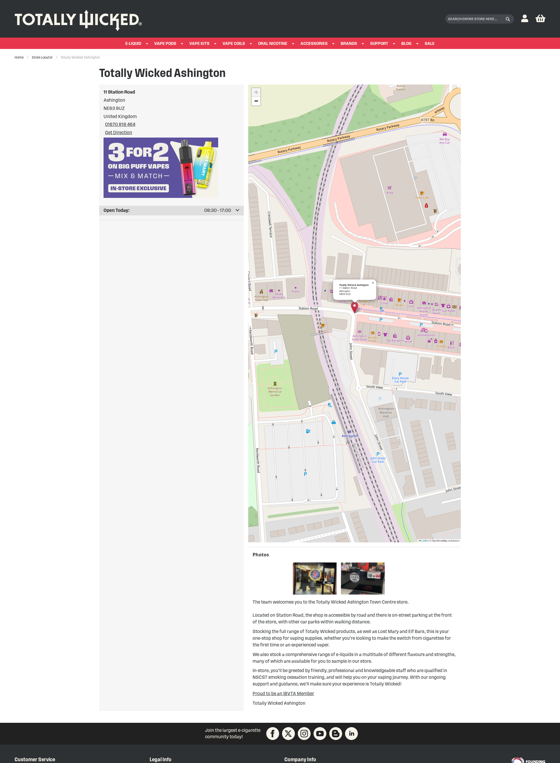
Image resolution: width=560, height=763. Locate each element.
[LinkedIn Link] (351, 733)
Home (19, 57)
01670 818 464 (120, 124)
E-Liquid (133, 43)
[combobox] (479, 19)
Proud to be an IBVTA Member (283, 693)
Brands (349, 43)
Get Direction (118, 132)
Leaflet (424, 540)
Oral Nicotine (272, 43)
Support (379, 43)
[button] (524, 18)
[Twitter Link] (288, 733)
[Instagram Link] (304, 733)
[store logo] (78, 18)
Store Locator (42, 57)
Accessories (314, 43)
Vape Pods (165, 43)
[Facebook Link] (272, 733)
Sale (430, 43)
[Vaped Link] (335, 733)
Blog (406, 43)
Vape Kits (199, 43)
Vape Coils (234, 43)
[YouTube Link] (320, 733)
